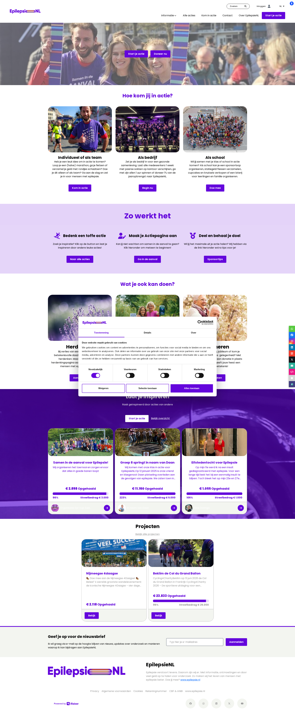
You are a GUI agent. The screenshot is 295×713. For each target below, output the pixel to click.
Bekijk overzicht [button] (160, 418)
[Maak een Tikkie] (292, 384)
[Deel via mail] (292, 366)
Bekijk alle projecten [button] (147, 534)
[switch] (130, 375)
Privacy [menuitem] (94, 691)
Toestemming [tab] (101, 332)
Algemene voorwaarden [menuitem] (116, 691)
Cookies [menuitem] (138, 691)
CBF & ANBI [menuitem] (176, 691)
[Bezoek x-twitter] (229, 703)
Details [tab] (147, 332)
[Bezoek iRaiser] (66, 703)
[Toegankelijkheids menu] (291, 3)
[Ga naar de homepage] (25, 11)
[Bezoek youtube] (242, 703)
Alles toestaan (191, 388)
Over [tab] (193, 332)
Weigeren (103, 388)
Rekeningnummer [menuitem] (156, 691)
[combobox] (282, 6)
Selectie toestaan (147, 388)
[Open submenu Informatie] (175, 15)
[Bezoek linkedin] (216, 703)
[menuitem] (169, 15)
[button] (194, 642)
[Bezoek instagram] (203, 703)
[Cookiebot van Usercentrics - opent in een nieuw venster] (199, 322)
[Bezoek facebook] (190, 703)
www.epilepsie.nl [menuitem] (195, 691)
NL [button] (280, 6)
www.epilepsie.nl (190, 680)
